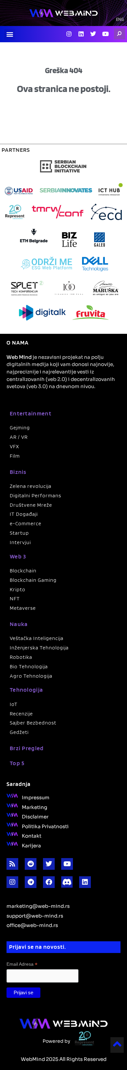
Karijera (31, 845)
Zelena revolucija (30, 486)
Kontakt (31, 835)
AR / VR (19, 437)
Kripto (17, 589)
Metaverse (23, 608)
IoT (14, 704)
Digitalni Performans (35, 495)
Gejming (20, 427)
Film (15, 456)
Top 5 (17, 763)
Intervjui (20, 542)
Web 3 (18, 556)
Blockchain (23, 571)
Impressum (35, 797)
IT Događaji (24, 514)
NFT (15, 598)
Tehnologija (26, 689)
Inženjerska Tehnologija (39, 648)
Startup (19, 533)
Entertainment (30, 413)
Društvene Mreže (31, 505)
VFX (14, 446)
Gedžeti (19, 732)
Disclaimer (35, 816)
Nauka (19, 623)
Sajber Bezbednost (33, 723)
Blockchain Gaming (33, 580)
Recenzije (21, 714)
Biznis (18, 471)
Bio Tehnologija (29, 666)
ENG (120, 20)
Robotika (21, 657)
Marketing (34, 806)
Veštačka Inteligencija (37, 638)
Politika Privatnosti (45, 825)
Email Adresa (22, 964)
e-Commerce (25, 523)
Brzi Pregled (27, 748)
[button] (9, 34)
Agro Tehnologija (31, 676)
